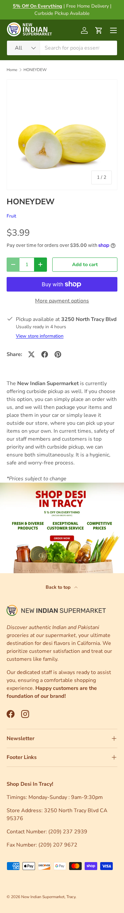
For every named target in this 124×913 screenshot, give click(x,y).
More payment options (62, 300)
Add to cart (85, 264)
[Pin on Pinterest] (57, 354)
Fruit (11, 216)
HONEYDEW (35, 70)
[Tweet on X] (31, 354)
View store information (39, 336)
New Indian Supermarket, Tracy (48, 896)
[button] (99, 30)
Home (12, 70)
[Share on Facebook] (44, 354)
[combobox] (62, 48)
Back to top (59, 587)
